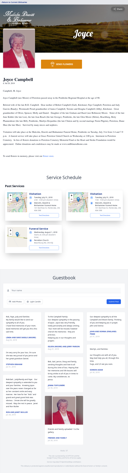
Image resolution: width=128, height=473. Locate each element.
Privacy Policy (57, 458)
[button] (17, 199)
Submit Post (114, 301)
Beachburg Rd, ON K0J (43, 243)
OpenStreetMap (66, 462)
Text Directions (44, 215)
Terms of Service (71, 458)
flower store (48, 155)
